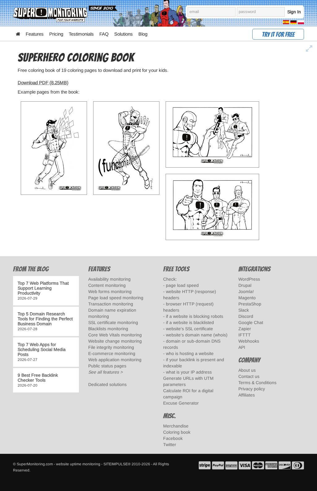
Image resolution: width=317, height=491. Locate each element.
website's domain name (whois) (197, 334)
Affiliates (246, 394)
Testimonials (81, 34)
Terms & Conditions (257, 382)
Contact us (248, 376)
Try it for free (278, 34)
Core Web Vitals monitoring (115, 334)
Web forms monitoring (110, 291)
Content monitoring (107, 285)
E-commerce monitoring (111, 353)
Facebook (173, 438)
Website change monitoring (115, 341)
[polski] (301, 21)
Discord (245, 316)
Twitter (169, 444)
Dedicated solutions (107, 384)
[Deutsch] (293, 21)
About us (247, 370)
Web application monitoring (114, 359)
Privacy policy (251, 388)
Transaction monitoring (110, 303)
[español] (286, 21)
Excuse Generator (181, 403)
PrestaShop (249, 303)
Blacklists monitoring (108, 328)
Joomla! (246, 291)
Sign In (294, 11)
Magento (247, 297)
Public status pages (107, 365)
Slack (243, 310)
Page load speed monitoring (115, 297)
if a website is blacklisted (190, 322)
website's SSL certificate (189, 328)
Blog (142, 34)
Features (35, 34)
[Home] (18, 34)
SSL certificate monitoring (113, 322)
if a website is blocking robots (194, 316)
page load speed (182, 285)
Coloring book (176, 432)
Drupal (244, 285)
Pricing (56, 34)
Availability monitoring (109, 279)
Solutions (123, 34)
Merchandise (176, 425)
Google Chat (250, 322)
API (241, 347)
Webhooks (248, 341)
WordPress (249, 279)
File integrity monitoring (111, 347)
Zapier (244, 328)
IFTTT (244, 334)
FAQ (104, 34)
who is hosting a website (190, 353)
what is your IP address (189, 372)
